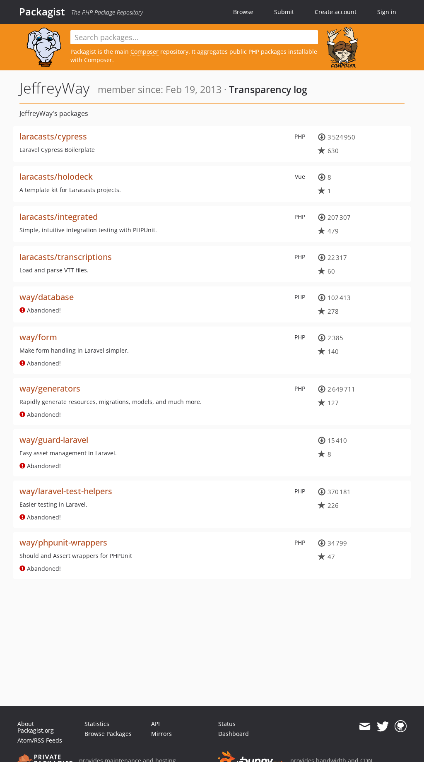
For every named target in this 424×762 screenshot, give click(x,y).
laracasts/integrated (58, 216)
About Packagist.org (35, 727)
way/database (46, 297)
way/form (38, 337)
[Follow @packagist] (383, 726)
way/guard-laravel (53, 439)
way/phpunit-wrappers (63, 542)
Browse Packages (108, 734)
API (155, 724)
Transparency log (268, 89)
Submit (284, 12)
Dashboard (233, 734)
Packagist (42, 11)
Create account (336, 12)
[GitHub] (401, 726)
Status (227, 724)
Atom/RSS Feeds (39, 740)
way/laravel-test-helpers (65, 491)
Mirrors (161, 734)
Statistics (96, 724)
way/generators (49, 388)
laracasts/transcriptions (65, 256)
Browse (243, 12)
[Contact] (365, 726)
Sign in (386, 12)
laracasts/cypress (53, 136)
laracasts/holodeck (56, 176)
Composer (144, 51)
